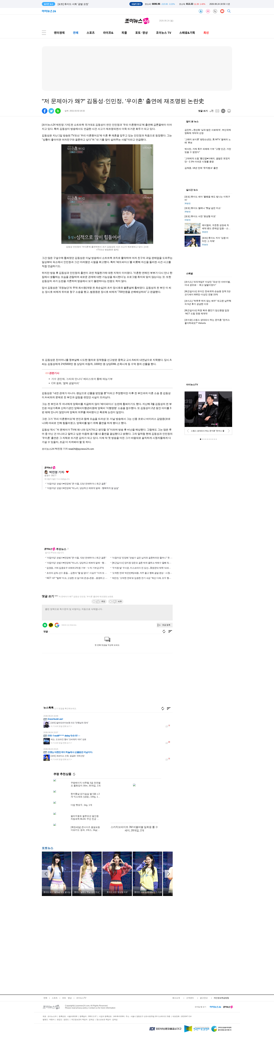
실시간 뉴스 (192, 190)
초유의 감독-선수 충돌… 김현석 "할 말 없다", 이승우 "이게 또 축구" (78, 572)
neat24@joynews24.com (81, 449)
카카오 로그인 (51, 625)
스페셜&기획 (187, 32)
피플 (124, 32)
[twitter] (51, 111)
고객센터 (190, 998)
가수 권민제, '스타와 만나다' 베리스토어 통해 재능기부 (82, 379)
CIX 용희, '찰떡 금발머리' (65, 383)
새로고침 (68, 549)
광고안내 (204, 998)
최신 (206, 32)
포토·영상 (141, 32)
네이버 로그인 (44, 625)
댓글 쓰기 (203, 111)
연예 (75, 32)
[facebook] (44, 111)
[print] (229, 111)
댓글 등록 (166, 625)
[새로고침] (162, 708)
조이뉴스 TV (163, 32)
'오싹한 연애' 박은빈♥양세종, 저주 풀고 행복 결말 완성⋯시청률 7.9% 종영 (147, 572)
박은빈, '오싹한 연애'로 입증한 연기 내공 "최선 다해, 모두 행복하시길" (145, 577)
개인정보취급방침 (221, 998)
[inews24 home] (215, 1007)
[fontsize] (211, 111)
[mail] (217, 111)
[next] (229, 431)
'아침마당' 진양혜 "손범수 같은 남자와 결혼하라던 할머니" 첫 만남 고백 (145, 557)
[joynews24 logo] (137, 20)
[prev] (188, 431)
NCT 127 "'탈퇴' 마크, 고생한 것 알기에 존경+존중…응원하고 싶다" (78, 577)
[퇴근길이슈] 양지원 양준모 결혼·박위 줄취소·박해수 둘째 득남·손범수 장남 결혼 (150, 562)
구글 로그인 (57, 625)
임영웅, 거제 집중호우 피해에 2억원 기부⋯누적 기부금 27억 (75, 567)
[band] (58, 111)
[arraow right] (169, 874)
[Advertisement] (72, 520)
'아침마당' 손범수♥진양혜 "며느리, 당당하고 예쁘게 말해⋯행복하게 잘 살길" (83, 488)
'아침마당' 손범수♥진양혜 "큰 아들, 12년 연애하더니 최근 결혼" (76, 483)
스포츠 (91, 32)
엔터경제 (59, 32)
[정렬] (168, 708)
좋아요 (67, 472)
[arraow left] (46, 874)
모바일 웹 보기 (200, 1007)
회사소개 (176, 998)
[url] (223, 111)
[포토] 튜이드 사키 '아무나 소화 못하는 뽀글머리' (83, 4)
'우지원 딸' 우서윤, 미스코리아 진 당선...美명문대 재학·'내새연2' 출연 (144, 567)
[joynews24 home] (228, 1007)
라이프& (108, 32)
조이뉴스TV (81, 998)
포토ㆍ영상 (67, 998)
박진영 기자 (56, 472)
